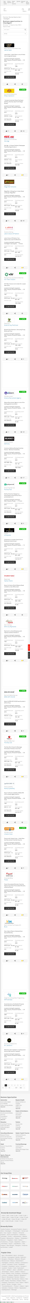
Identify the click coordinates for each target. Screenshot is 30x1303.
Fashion (18, 1122)
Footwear (18, 1127)
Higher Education (5, 1125)
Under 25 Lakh (16, 1219)
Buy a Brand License (5, 2)
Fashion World (8, 581)
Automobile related (5, 1102)
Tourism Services (20, 1138)
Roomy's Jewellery (9, 788)
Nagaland (10, 1240)
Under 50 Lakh (9, 1221)
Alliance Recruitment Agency (12, 398)
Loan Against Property (27, 2)
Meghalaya (24, 1238)
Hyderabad (20, 1268)
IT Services (3, 1118)
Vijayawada (22, 1288)
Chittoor (17, 1262)
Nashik (9, 1279)
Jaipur (14, 1270)
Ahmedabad (8, 1255)
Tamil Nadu (4, 1243)
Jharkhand (22, 1234)
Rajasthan (17, 1242)
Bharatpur (11, 1259)
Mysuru (22, 1277)
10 (9, 1087)
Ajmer (15, 1255)
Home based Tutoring (6, 1138)
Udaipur (22, 1286)
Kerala (10, 1236)
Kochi (3, 1273)
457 (16, 1087)
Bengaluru (4, 1259)
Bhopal (23, 1259)
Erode (15, 1264)
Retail (2, 1144)
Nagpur (4, 1279)
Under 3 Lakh (23, 1215)
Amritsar (4, 1257)
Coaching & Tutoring (6, 1124)
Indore (3, 1270)
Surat (19, 1284)
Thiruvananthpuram (7, 1286)
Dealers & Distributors (22, 1111)
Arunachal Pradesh (16, 1229)
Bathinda (23, 1257)
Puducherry (11, 1282)
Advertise (18, 1)
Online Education (5, 1127)
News (9, 1299)
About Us (12, 1297)
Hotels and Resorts (21, 1135)
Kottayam (17, 1273)
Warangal (13, 1289)
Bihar (2, 1231)
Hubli (14, 1268)
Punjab (11, 1242)
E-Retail (2, 1149)
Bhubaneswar (5, 1261)
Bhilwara (17, 1259)
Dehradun (10, 1264)
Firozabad (4, 1266)
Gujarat (9, 1233)
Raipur (21, 1282)
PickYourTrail (8, 489)
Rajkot (26, 1282)
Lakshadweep (17, 1236)
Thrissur (16, 1286)
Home (7, 1297)
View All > (3, 1107)
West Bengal (10, 1245)
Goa (5, 1233)
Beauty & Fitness (5, 1135)
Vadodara (4, 1288)
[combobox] (15, 29)
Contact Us (19, 1297)
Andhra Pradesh (5, 1229)
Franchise (5, 17)
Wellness (18, 1107)
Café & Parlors (19, 1146)
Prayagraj (4, 1282)
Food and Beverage (21, 1144)
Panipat (19, 1280)
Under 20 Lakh (6, 1219)
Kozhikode (25, 1273)
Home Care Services (6, 1136)
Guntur (17, 1266)
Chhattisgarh (16, 1231)
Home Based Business (7, 1133)
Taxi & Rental (19, 1136)
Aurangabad (11, 1257)
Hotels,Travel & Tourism (22, 1133)
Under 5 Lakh (5, 1217)
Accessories (19, 1124)
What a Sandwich (9, 96)
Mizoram (3, 1240)
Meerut (4, 1277)
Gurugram (23, 1266)
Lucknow (4, 1275)
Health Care (19, 1105)
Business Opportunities (14, 17)
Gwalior (10, 1268)
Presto (6, 880)
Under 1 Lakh (5, 1215)
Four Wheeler (4, 1103)
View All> (18, 1129)
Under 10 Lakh (14, 1217)
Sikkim (23, 1242)
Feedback (25, 1297)
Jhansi (12, 1271)
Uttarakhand (17, 1243)
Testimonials (15, 1299)
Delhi (15, 1240)
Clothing (18, 1125)
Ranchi (3, 1284)
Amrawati (20, 1255)
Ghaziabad (11, 1266)
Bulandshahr (19, 1261)
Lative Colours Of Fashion (11, 234)
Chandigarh (8, 1231)
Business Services (6, 1111)
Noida (6, 1280)
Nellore (22, 1279)
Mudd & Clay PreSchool (11, 325)
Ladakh (11, 1247)
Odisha (20, 1240)
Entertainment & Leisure (7, 1158)
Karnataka (3, 1236)
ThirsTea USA (8, 743)
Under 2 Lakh (14, 1215)
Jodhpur (17, 1271)
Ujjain (26, 1286)
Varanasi (10, 1288)
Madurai (16, 1275)
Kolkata (8, 1273)
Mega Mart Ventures (10, 187)
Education (18, 1114)
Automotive (4, 1100)
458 (21, 1087)
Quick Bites (19, 1147)
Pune (17, 1282)
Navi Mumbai (15, 1279)
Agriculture (18, 1116)
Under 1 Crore (19, 1221)
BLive (5, 927)
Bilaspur (12, 1261)
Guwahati (4, 1268)
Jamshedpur (5, 1271)
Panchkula (12, 1280)
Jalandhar (20, 1270)
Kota (12, 1273)
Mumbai (16, 1277)
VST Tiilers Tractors (9, 279)
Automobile (19, 1113)
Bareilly (17, 1257)
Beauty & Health (20, 1100)
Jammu (26, 1270)
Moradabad (10, 1277)
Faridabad (21, 1264)
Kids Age (6, 141)
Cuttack (4, 1264)
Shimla (8, 1284)
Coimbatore (24, 1262)
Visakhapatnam (6, 1289)
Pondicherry (4, 1242)
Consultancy (4, 1116)
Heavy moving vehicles (7, 1105)
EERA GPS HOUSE (9, 697)
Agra (3, 1255)
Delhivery (7, 444)
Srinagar (14, 1284)
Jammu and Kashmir (12, 1234)
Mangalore (23, 1275)
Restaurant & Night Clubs (22, 1149)
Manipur (17, 1238)
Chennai (11, 1262)
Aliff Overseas (8, 1000)
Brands (4, 1299)
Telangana (18, 1245)
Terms (21, 1299)
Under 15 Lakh (24, 1217)
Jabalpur (8, 1270)
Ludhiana (10, 1275)
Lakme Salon (8, 50)
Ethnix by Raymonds (10, 627)
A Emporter (7, 535)
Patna (23, 1280)
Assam (25, 1229)
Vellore (16, 1288)
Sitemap (26, 1299)
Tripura (10, 1243)
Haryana (15, 1233)
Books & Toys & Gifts (6, 1146)
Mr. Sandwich (8, 1045)
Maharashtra (10, 1238)
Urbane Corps (8, 834)
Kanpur (23, 1271)
